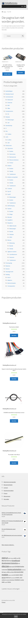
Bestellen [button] (20, 72)
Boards (11, 231)
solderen (4, 580)
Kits (7, 131)
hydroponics (24, 569)
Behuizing (12, 243)
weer (3, 582)
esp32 (13, 566)
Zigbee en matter (11, 251)
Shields (11, 171)
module (5, 574)
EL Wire (9, 140)
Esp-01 (9, 191)
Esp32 (9, 194)
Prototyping (9, 263)
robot (21, 575)
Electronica (12, 154)
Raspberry (10, 223)
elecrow (5, 566)
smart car (8, 577)
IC (6, 128)
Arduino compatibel (12, 177)
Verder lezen (7, 74)
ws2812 (6, 582)
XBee (8, 108)
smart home (13, 577)
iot (2, 572)
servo (3, 577)
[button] (22, 6)
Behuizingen (10, 119)
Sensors (8, 269)
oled (12, 575)
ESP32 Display (11, 205)
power (17, 575)
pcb (14, 575)
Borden (11, 151)
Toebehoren (12, 174)
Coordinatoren (13, 254)
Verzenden (6, 499)
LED (8, 142)
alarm (9, 558)
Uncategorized (9, 271)
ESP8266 (17, 566)
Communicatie (9, 97)
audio (15, 558)
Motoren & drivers (14, 160)
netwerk (9, 575)
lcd (6, 572)
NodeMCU (9, 220)
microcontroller (18, 572)
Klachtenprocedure (9, 490)
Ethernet (9, 102)
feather (22, 566)
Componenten (9, 111)
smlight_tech (18, 577)
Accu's (9, 277)
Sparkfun (7, 579)
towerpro (17, 580)
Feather (9, 208)
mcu (12, 572)
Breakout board (10, 94)
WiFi (8, 105)
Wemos (9, 240)
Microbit (9, 217)
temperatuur (11, 579)
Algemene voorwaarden (10, 482)
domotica (14, 563)
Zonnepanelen (11, 286)
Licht (7, 137)
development (6, 563)
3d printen (10, 148)
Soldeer (9, 134)
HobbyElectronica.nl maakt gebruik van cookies (14, 614)
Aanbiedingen (9, 91)
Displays (8, 117)
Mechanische (12, 157)
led (8, 572)
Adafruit (5, 558)
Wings (11, 214)
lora (10, 572)
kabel (5, 572)
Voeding (8, 274)
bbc (19, 558)
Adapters (9, 280)
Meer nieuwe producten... (8, 545)
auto (17, 558)
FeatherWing (4, 569)
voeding (22, 580)
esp (10, 566)
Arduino (9, 165)
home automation (14, 569)
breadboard (16, 561)
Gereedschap (9, 125)
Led (8, 122)
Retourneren (7, 496)
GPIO (10, 237)
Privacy (5, 493)
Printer (11, 162)
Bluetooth (10, 99)
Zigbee (9, 582)
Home (4, 11)
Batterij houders (11, 283)
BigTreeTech (5, 560)
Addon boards (12, 226)
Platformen (9, 145)
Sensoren (11, 257)
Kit (8, 114)
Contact (6, 487)
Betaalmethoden (8, 485)
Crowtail (9, 188)
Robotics (8, 266)
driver (19, 563)
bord (11, 560)
